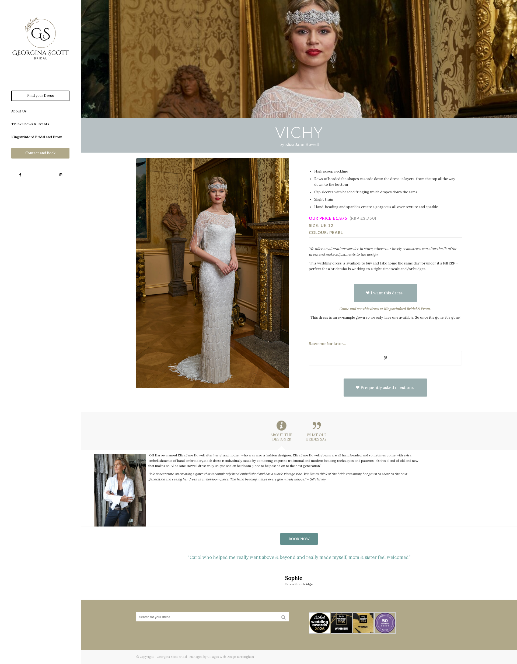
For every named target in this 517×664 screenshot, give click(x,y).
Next (450, 561)
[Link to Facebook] (20, 175)
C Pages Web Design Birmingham (230, 657)
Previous (148, 561)
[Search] (283, 616)
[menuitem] (40, 96)
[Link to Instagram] (60, 175)
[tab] (281, 433)
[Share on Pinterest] (385, 358)
